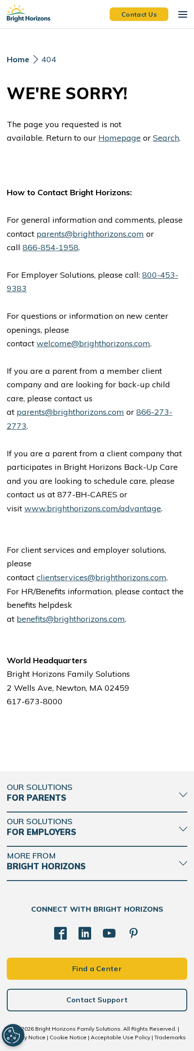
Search (166, 138)
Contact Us (139, 14)
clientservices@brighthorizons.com (101, 577)
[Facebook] (60, 933)
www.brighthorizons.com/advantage (92, 508)
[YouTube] (109, 933)
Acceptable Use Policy (120, 1037)
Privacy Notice (27, 1037)
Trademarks (170, 1037)
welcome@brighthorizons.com (93, 343)
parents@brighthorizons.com (90, 234)
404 (49, 59)
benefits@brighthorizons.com (71, 619)
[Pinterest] (133, 933)
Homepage (119, 138)
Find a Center (97, 968)
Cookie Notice (68, 1037)
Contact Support (97, 999)
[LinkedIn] (85, 933)
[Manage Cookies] (13, 1035)
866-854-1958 (51, 247)
